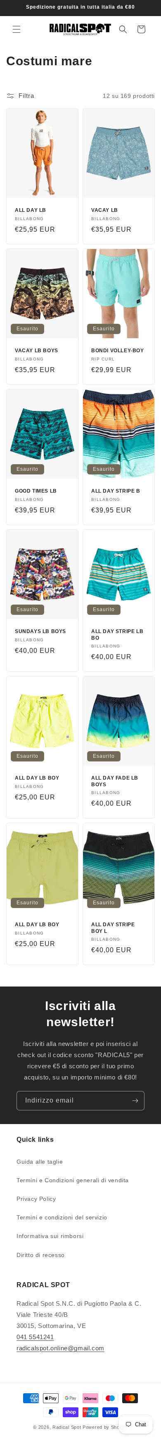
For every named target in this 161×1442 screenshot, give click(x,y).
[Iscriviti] (135, 1100)
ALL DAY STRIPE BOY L (113, 928)
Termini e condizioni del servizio (62, 1217)
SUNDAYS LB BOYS (40, 631)
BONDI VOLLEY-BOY (117, 350)
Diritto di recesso (41, 1255)
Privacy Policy (36, 1198)
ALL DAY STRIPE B (115, 491)
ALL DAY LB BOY (37, 778)
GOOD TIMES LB (36, 491)
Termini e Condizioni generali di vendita (73, 1180)
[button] (16, 29)
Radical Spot (66, 1427)
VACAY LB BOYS (36, 350)
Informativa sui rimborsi (50, 1236)
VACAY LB (104, 210)
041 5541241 (35, 1336)
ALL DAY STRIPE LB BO (117, 635)
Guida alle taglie (40, 1161)
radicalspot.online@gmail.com (60, 1348)
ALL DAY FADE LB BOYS (114, 781)
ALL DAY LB (30, 210)
